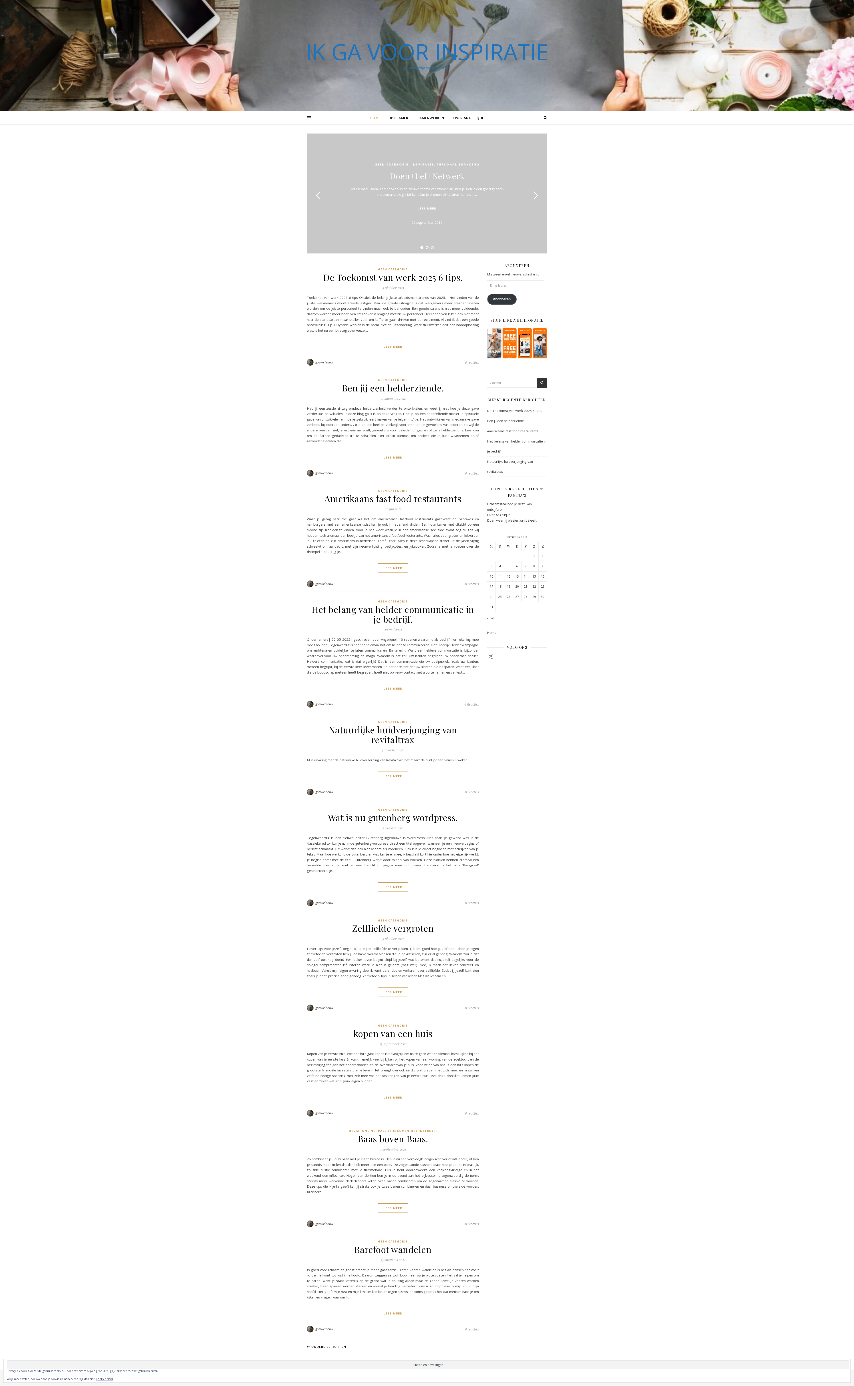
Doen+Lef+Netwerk (427, 175)
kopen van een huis (393, 1033)
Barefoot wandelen (393, 1249)
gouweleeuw (324, 362)
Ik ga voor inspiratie (427, 51)
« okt (491, 618)
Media (353, 1131)
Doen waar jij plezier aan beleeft (512, 520)
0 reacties (472, 362)
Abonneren (502, 299)
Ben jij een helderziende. (393, 388)
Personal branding (458, 164)
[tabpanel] (427, 193)
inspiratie (422, 164)
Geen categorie (392, 164)
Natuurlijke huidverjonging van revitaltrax (393, 734)
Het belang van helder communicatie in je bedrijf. (393, 614)
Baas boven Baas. (393, 1139)
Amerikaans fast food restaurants (392, 498)
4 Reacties (471, 704)
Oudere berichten (328, 1347)
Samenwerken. (431, 118)
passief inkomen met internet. (407, 1131)
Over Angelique (468, 118)
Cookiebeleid (104, 1379)
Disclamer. (399, 118)
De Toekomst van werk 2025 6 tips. (393, 277)
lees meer (427, 208)
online (368, 1131)
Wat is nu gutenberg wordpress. (393, 817)
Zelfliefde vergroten (393, 928)
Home (375, 118)
